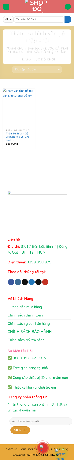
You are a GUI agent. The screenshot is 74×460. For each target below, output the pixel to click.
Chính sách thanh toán (25, 315)
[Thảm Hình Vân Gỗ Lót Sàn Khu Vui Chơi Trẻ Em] (19, 108)
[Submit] (68, 19)
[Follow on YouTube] (45, 282)
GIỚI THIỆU (12, 449)
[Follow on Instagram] (18, 282)
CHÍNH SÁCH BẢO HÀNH (30, 331)
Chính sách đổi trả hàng (26, 340)
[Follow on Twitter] (31, 282)
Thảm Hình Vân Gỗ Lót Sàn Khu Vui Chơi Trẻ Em (18, 137)
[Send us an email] (38, 282)
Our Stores (29, 449)
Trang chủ (14, 48)
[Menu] (6, 7)
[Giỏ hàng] (68, 7)
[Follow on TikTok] (25, 282)
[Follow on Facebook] (11, 282)
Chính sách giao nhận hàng (29, 323)
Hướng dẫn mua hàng (25, 307)
